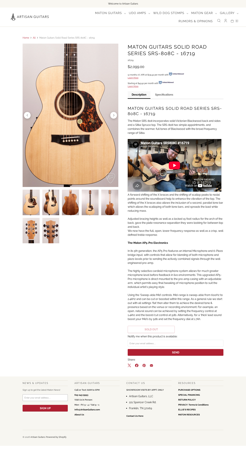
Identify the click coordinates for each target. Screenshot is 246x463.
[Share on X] (130, 365)
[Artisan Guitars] (29, 17)
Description (139, 94)
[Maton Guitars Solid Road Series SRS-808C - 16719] (70, 115)
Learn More (133, 78)
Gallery (227, 13)
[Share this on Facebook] (136, 365)
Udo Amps (138, 13)
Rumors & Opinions (196, 21)
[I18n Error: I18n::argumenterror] (31, 202)
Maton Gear (202, 13)
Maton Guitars (109, 13)
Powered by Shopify (56, 437)
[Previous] (27, 115)
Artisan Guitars (37, 437)
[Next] (113, 115)
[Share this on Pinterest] (144, 365)
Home (26, 37)
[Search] (219, 21)
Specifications (164, 94)
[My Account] (225, 21)
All (34, 37)
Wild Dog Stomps (169, 13)
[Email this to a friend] (151, 365)
